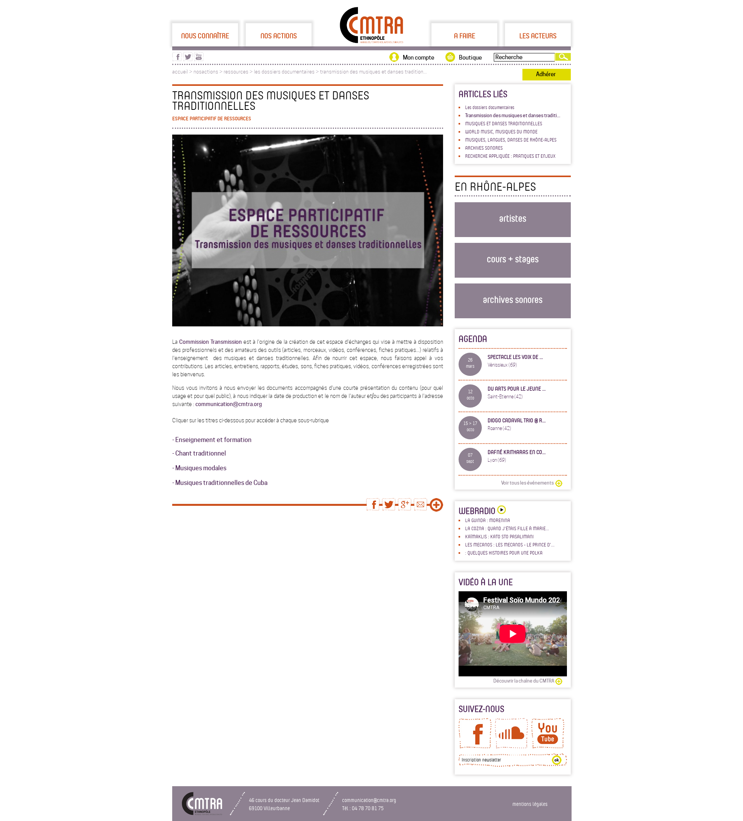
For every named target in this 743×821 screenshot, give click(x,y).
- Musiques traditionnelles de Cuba (219, 482)
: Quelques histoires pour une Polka (504, 553)
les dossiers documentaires (284, 72)
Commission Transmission (210, 342)
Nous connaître (205, 35)
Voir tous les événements (527, 483)
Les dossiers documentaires (489, 107)
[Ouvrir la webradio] (500, 510)
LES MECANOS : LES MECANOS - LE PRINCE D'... (510, 544)
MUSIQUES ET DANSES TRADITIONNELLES (503, 123)
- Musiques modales (199, 468)
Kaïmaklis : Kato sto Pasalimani (499, 536)
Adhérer (546, 74)
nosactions (205, 72)
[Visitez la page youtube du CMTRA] (199, 59)
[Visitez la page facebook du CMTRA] (177, 59)
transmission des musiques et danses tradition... (373, 72)
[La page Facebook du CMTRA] (475, 746)
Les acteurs (537, 35)
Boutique (470, 57)
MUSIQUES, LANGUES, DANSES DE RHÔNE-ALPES (510, 140)
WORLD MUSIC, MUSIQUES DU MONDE (501, 131)
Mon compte (418, 57)
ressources (236, 72)
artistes (512, 218)
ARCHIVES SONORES (484, 148)
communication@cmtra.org (228, 404)
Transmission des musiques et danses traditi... (512, 115)
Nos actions (278, 35)
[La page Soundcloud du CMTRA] (511, 746)
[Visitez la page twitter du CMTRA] (188, 59)
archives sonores (513, 299)
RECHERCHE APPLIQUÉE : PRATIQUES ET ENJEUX (510, 156)
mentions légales (530, 803)
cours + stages (513, 259)
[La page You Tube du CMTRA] (547, 746)
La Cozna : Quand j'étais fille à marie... (507, 528)
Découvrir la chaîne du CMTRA (523, 681)
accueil (180, 72)
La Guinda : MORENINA (487, 520)
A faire (464, 35)
